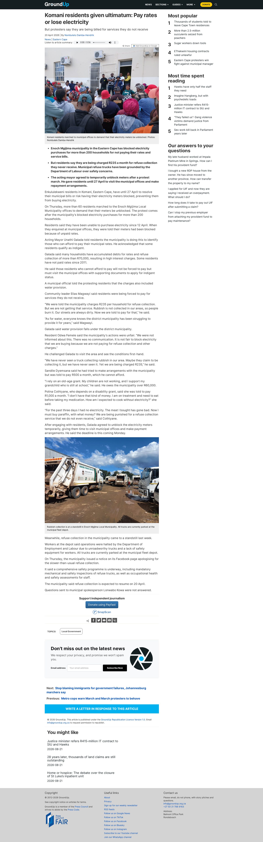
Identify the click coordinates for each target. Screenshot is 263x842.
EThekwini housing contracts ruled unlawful (191, 53)
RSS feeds (109, 809)
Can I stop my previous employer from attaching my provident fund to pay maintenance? (190, 216)
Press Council (81, 806)
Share (127, 46)
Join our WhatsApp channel (117, 837)
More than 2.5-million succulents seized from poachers (188, 34)
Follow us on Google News (117, 813)
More (191, 4)
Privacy (108, 801)
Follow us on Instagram (115, 829)
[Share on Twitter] (99, 621)
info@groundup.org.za (58, 722)
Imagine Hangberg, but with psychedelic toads (191, 97)
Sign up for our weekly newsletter (120, 805)
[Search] (216, 4)
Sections (162, 4)
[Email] (104, 621)
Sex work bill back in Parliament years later (193, 131)
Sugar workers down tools (190, 43)
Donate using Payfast (102, 604)
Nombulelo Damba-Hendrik (79, 35)
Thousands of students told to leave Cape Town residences (192, 23)
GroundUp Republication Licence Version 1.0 (123, 719)
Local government (71, 631)
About (107, 797)
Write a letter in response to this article (102, 709)
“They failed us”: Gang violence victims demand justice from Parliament (193, 121)
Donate (206, 4)
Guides (177, 4)
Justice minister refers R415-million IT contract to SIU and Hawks (191, 108)
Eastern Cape (60, 39)
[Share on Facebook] (93, 621)
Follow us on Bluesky (114, 825)
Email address (58, 668)
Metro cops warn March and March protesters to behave (100, 698)
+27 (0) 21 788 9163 (173, 806)
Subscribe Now (115, 668)
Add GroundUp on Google (146, 46)
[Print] (109, 621)
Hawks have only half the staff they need (192, 88)
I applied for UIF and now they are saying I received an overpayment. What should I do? (189, 193)
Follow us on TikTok (113, 817)
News (148, 4)
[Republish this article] (114, 621)
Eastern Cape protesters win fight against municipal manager (193, 62)
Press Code (73, 809)
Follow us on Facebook (115, 821)
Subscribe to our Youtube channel (121, 833)
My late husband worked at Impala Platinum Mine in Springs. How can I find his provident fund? (190, 161)
